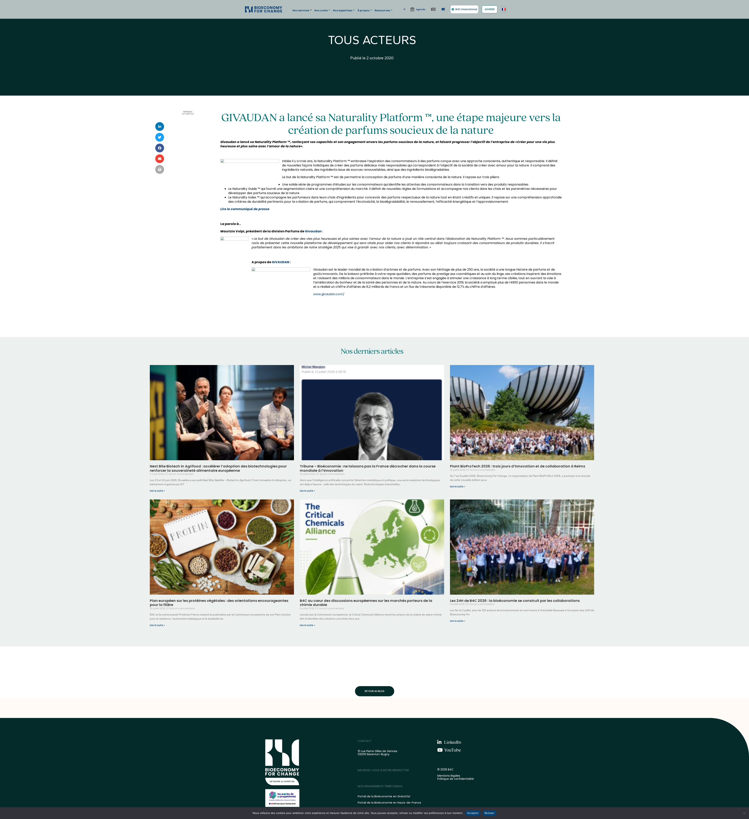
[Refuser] (744, 813)
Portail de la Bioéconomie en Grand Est (384, 796)
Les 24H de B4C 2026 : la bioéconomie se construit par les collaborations (515, 600)
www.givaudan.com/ (328, 294)
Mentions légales (448, 776)
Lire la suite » (157, 490)
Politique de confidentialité (455, 779)
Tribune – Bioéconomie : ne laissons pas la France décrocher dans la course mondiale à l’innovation (368, 468)
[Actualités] (433, 9)
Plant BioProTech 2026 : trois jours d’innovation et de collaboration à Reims (517, 466)
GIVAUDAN (280, 262)
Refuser (489, 813)
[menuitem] (504, 9)
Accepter (473, 813)
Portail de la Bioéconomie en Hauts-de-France (389, 803)
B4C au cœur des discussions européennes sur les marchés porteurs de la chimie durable (366, 602)
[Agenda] (417, 9)
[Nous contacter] (443, 9)
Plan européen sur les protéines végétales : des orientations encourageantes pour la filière (219, 602)
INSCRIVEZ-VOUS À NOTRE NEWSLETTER (383, 770)
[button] (302, 10)
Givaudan (313, 231)
